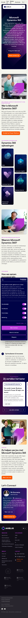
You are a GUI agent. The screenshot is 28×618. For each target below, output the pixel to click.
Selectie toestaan (14, 332)
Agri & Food (4, 535)
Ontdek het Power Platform (11, 133)
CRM (16, 535)
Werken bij (12, 2)
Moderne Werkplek (19, 544)
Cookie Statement (5, 601)
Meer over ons (7, 477)
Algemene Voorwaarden (7, 597)
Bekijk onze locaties (20, 560)
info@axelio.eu (18, 498)
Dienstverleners (5, 537)
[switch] (24, 309)
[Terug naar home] (7, 7)
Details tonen (20, 323)
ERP (16, 537)
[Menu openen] (23, 7)
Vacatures (17, 2)
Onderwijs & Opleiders (7, 546)
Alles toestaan (14, 327)
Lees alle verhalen (14, 410)
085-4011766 (20, 554)
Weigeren (14, 337)
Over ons (7, 2)
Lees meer (7, 404)
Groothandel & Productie (8, 544)
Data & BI (17, 540)
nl (23, 2)
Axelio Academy (19, 547)
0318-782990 (8, 498)
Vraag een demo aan (14, 50)
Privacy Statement (5, 599)
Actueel (3, 2)
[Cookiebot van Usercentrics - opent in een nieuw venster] (20, 280)
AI (15, 542)
